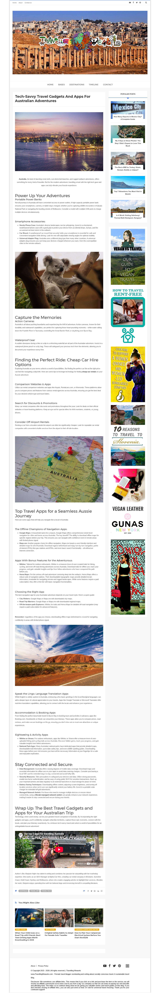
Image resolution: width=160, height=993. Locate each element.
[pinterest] (140, 2)
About (20, 3)
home (50, 84)
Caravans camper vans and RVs (87, 929)
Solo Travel (50, 929)
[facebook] (133, 2)
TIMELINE (93, 84)
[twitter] (136, 2)
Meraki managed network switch (48, 795)
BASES (61, 84)
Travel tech (46, 891)
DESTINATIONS (76, 84)
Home (14, 3)
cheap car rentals (89, 372)
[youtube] (129, 2)
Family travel (21, 929)
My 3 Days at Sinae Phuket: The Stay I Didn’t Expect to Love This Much (128, 143)
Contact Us (28, 3)
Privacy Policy (43, 966)
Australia (22, 179)
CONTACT (108, 84)
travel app (35, 891)
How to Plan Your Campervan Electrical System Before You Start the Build (88, 935)
